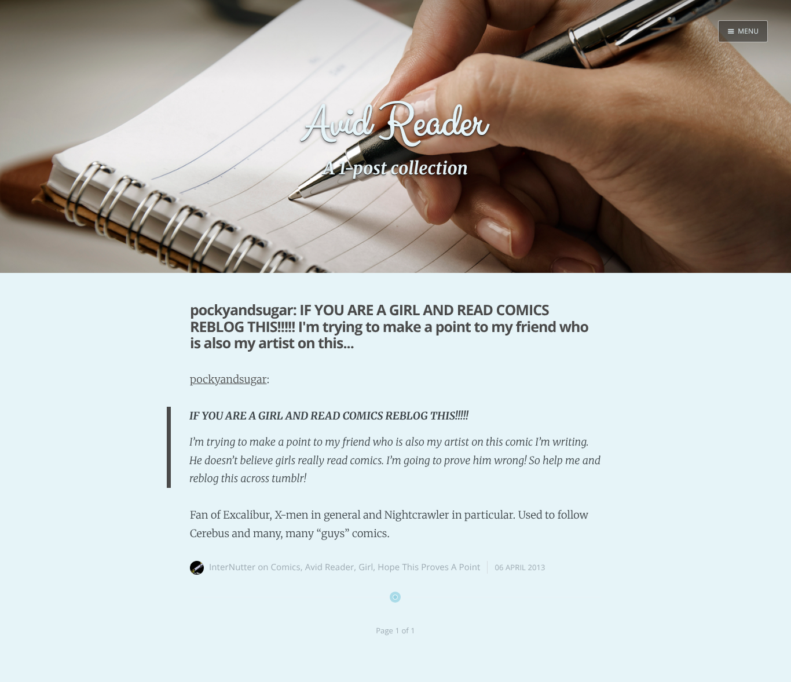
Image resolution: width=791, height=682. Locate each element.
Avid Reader (329, 567)
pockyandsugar (228, 379)
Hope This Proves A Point (429, 567)
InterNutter (232, 567)
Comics (286, 567)
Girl (365, 567)
